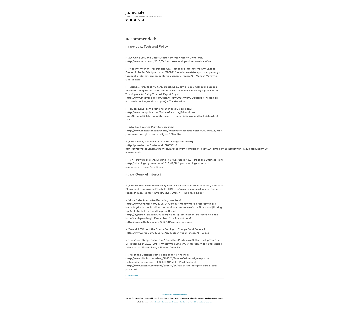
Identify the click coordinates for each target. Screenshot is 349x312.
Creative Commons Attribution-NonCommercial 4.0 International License (183, 302)
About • (128, 17)
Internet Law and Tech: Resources (148, 17)
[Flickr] (131, 20)
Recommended (132, 276)
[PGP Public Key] (140, 20)
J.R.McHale (135, 12)
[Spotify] (135, 20)
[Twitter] (126, 20)
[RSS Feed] (143, 20)
